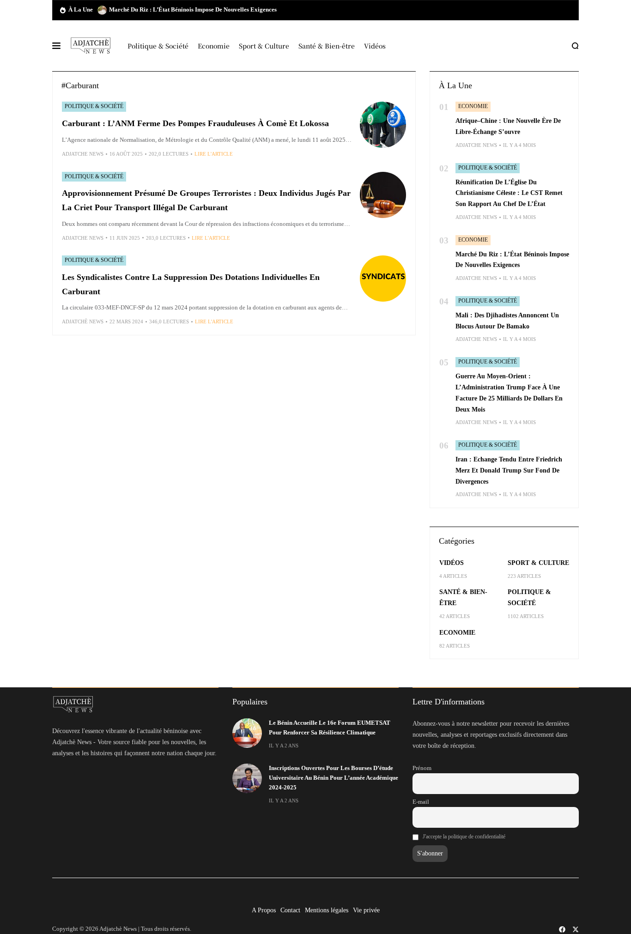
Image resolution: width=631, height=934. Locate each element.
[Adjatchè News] (90, 45)
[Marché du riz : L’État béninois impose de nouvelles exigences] (102, 10)
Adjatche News (82, 154)
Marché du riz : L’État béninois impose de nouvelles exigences (193, 9)
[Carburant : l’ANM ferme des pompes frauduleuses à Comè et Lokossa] (383, 125)
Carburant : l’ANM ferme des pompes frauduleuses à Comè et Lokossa (195, 123)
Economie (473, 106)
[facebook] (562, 929)
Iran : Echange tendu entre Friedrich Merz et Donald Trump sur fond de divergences (508, 470)
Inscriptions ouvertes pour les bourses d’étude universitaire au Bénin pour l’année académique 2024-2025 (333, 778)
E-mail (421, 802)
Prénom (422, 768)
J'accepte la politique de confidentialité (464, 836)
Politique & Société (94, 106)
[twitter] (575, 929)
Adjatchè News (82, 321)
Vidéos (451, 562)
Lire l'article (213, 154)
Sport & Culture (538, 562)
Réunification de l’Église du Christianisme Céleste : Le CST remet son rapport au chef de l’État (509, 193)
